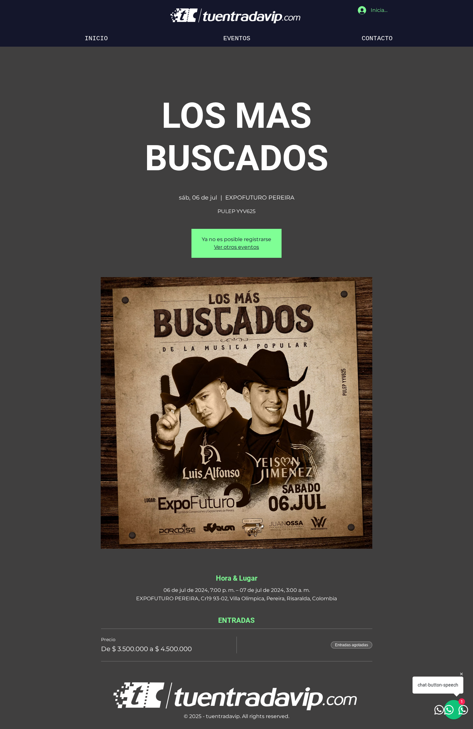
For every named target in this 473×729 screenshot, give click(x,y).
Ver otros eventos (236, 247)
